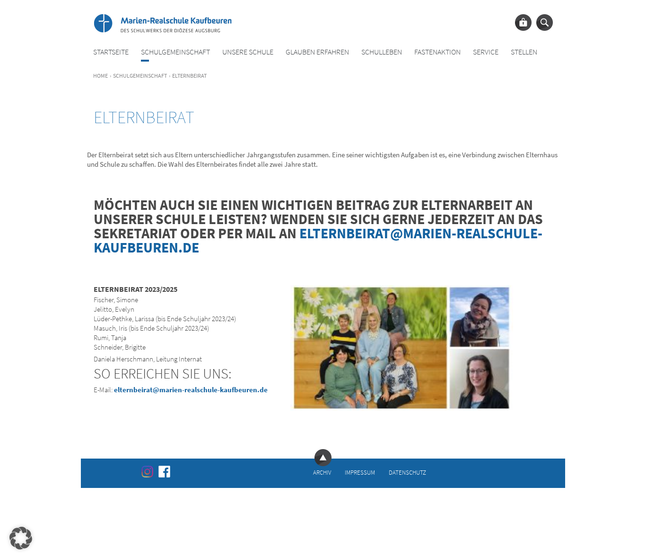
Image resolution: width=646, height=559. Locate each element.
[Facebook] (164, 471)
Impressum (360, 472)
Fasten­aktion (437, 51)
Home (100, 75)
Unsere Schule (247, 51)
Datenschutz (407, 472)
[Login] (523, 22)
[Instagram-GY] (147, 471)
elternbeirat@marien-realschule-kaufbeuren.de (318, 240)
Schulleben (381, 51)
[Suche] (544, 22)
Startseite (111, 51)
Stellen (524, 51)
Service (485, 51)
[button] (21, 538)
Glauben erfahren (317, 51)
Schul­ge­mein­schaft (175, 51)
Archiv (322, 472)
